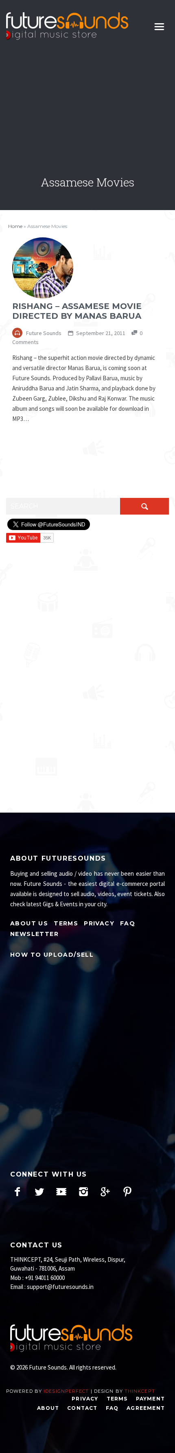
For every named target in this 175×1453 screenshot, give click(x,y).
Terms (66, 923)
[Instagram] (83, 1191)
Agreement (146, 1408)
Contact (82, 1408)
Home (15, 226)
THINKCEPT (140, 1391)
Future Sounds (43, 333)
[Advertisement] (87, 110)
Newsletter (34, 934)
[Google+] (105, 1191)
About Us (29, 923)
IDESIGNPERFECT (66, 1391)
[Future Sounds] (67, 26)
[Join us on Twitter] (39, 1191)
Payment (150, 1399)
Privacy (99, 923)
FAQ (127, 923)
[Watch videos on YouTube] (61, 1191)
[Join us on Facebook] (17, 1191)
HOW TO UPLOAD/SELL (52, 954)
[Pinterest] (127, 1191)
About (48, 1408)
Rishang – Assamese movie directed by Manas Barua (77, 311)
